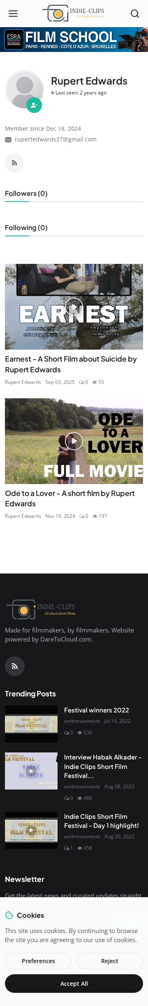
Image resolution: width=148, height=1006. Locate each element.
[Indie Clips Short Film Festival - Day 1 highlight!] (31, 830)
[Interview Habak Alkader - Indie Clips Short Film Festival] (31, 771)
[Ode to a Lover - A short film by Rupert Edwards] (74, 441)
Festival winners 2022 (96, 710)
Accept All (74, 983)
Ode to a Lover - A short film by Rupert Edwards (70, 498)
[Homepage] (74, 14)
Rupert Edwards (23, 381)
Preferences (38, 961)
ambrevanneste (82, 720)
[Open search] (135, 14)
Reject (109, 961)
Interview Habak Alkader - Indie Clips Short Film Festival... (102, 766)
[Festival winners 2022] (31, 724)
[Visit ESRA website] (74, 39)
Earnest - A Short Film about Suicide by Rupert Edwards (71, 364)
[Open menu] (13, 14)
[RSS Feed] (14, 162)
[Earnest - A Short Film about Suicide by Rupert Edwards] (74, 307)
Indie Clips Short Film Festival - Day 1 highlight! (101, 821)
